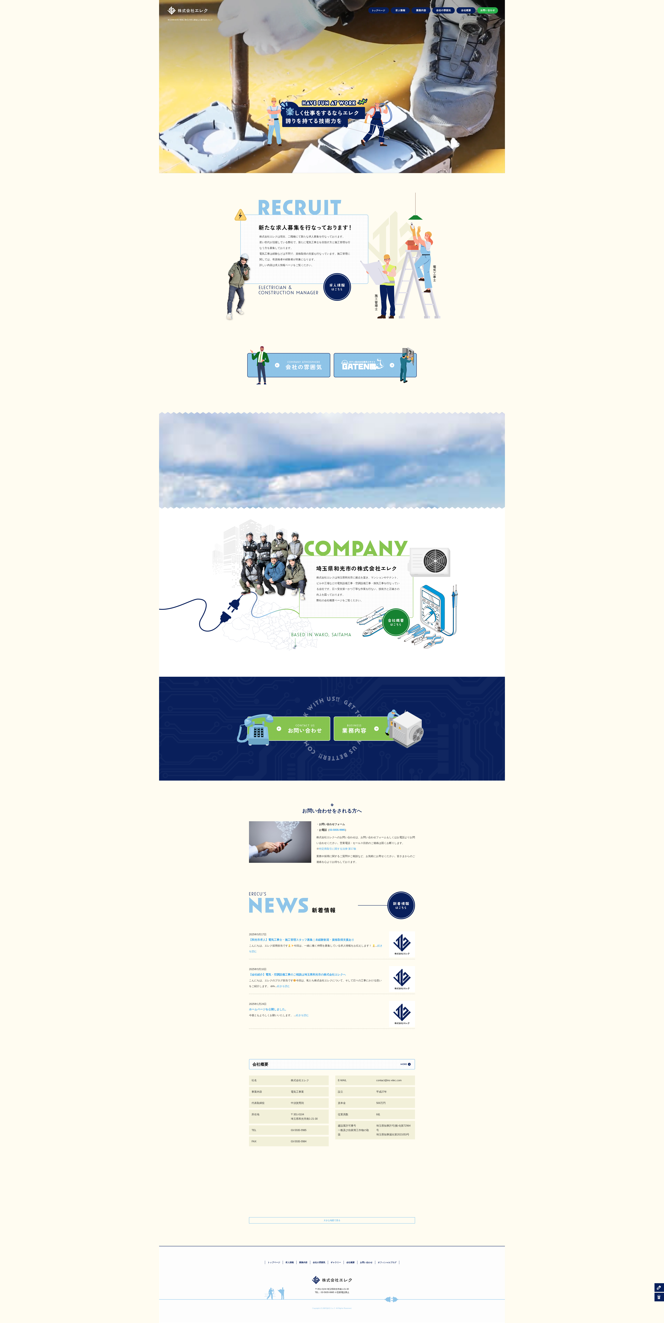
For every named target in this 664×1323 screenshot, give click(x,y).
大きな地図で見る (332, 1220)
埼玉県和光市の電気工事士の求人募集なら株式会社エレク (190, 20)
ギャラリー (336, 1262)
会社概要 (466, 10)
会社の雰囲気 (443, 10)
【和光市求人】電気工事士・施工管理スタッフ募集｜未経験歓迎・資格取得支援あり (301, 939)
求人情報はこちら (337, 287)
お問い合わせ (487, 10)
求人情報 (400, 10)
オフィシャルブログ (387, 1262)
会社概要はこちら (396, 622)
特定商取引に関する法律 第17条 (337, 848)
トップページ (379, 10)
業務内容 (421, 10)
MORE (401, 905)
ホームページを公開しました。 (268, 1009)
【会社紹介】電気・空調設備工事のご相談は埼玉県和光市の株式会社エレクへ (297, 974)
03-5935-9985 (337, 829)
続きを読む (283, 986)
